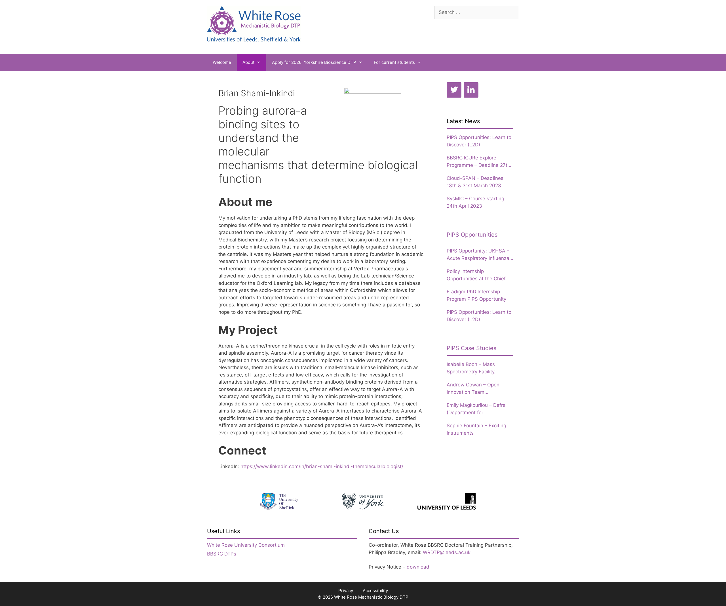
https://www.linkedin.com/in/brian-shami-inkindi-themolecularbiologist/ (321, 466)
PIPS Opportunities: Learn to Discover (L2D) (479, 141)
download (418, 567)
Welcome (222, 62)
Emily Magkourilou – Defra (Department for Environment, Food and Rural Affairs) (479, 409)
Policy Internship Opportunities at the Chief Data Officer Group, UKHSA (478, 275)
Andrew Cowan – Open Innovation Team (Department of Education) (477, 389)
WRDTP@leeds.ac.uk (446, 552)
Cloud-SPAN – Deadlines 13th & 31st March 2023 (475, 181)
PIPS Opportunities (472, 234)
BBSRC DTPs (221, 554)
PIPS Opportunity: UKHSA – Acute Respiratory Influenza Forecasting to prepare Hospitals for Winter (478, 255)
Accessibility (375, 590)
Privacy (345, 590)
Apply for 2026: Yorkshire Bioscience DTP (314, 62)
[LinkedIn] (471, 90)
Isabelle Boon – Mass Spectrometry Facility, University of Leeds (471, 368)
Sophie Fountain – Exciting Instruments (476, 429)
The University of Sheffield (279, 501)
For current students (394, 62)
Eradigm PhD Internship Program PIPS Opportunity (476, 295)
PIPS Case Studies (471, 348)
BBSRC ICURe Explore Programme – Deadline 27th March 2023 (478, 162)
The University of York (363, 501)
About (248, 62)
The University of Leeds (446, 501)
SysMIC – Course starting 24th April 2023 (475, 202)
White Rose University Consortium (246, 545)
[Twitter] (454, 90)
